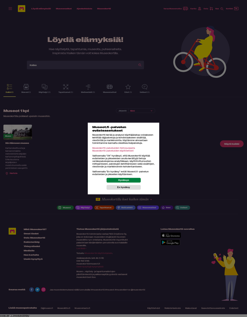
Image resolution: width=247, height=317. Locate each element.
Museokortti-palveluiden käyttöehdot (113, 150)
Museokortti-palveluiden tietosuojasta (113, 148)
